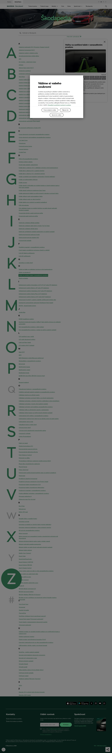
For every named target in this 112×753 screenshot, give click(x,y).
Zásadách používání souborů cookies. (59, 105)
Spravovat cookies (56, 115)
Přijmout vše (65, 110)
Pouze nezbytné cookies (50, 110)
